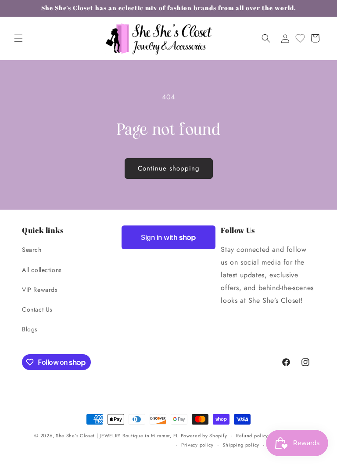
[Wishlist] (300, 38)
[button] (18, 38)
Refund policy (252, 435)
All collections (42, 269)
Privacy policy (197, 444)
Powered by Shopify (204, 435)
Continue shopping (169, 168)
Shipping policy (240, 444)
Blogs (30, 329)
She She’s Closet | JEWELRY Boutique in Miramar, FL (117, 435)
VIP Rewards (40, 289)
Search (32, 249)
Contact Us (37, 309)
